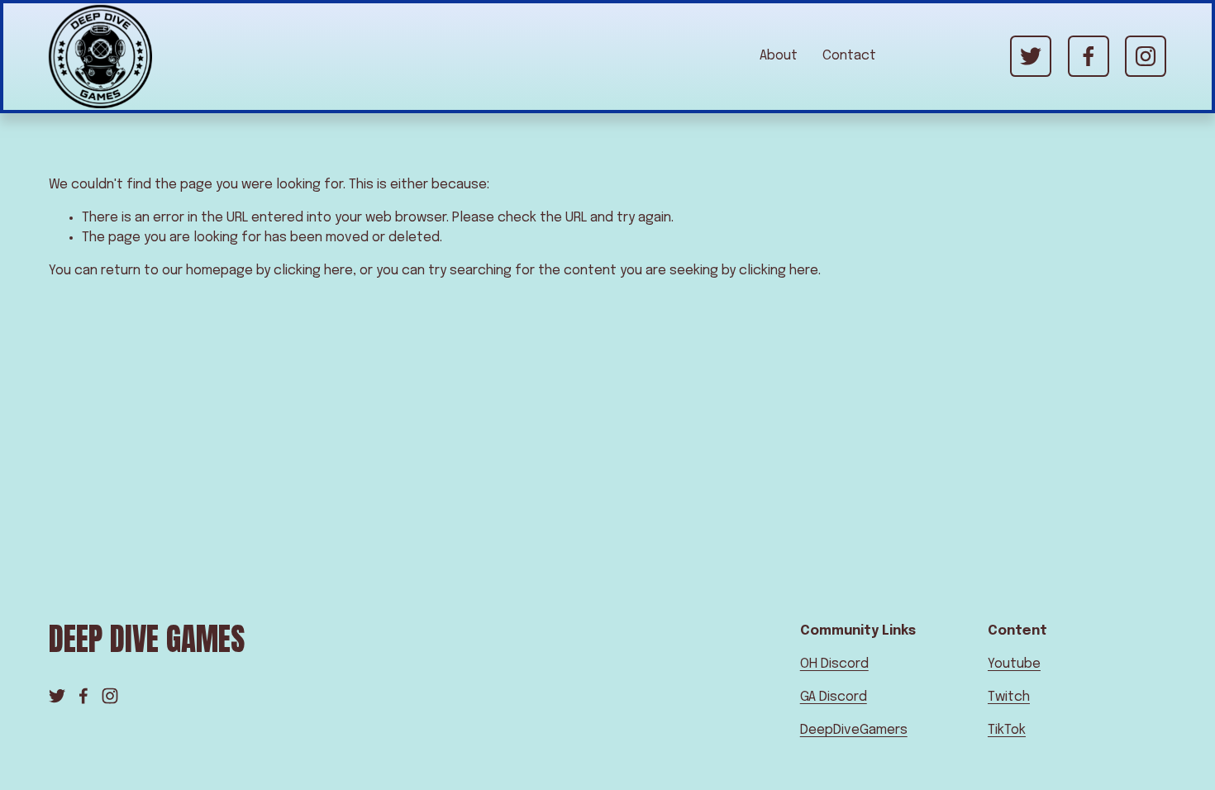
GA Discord (833, 697)
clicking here (313, 271)
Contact (849, 56)
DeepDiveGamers (854, 730)
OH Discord (834, 664)
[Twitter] (1030, 56)
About (779, 56)
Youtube (1014, 664)
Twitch (1009, 697)
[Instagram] (1145, 56)
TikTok (1007, 730)
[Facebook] (1088, 56)
